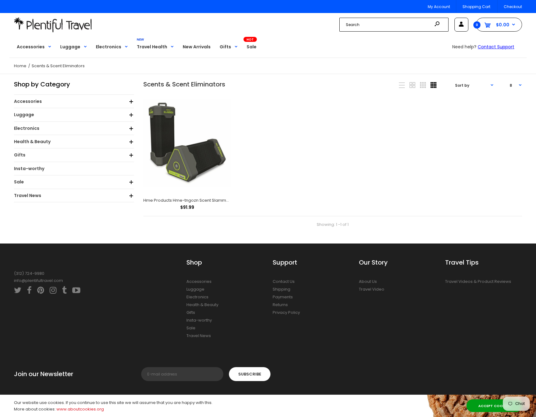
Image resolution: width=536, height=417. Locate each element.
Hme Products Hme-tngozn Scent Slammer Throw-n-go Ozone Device (214, 200)
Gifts (190, 312)
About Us (368, 281)
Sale (190, 328)
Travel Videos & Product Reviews (478, 281)
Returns (280, 305)
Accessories (199, 281)
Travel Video (371, 289)
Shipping (281, 289)
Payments (283, 297)
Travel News (198, 336)
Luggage (195, 289)
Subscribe (249, 374)
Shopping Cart (476, 6)
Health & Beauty (202, 305)
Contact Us (284, 281)
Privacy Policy (286, 312)
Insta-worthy (199, 320)
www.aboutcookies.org (80, 409)
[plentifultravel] (53, 31)
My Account (439, 6)
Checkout (513, 6)
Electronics (197, 297)
